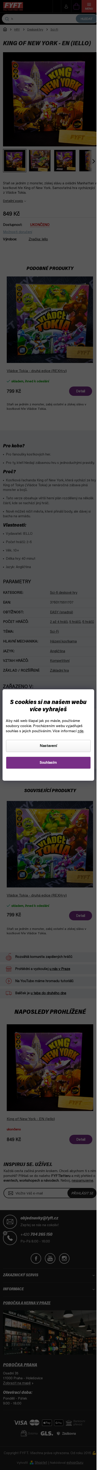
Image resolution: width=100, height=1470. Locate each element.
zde (80, 731)
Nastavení (48, 746)
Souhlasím (48, 763)
